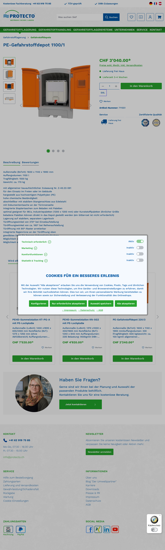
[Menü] (160, 516)
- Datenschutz (86, 310)
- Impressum (69, 310)
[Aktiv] (140, 241)
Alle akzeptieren (126, 303)
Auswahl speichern (100, 303)
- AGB (100, 310)
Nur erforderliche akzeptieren (68, 303)
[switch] (154, 530)
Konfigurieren (38, 303)
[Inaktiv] (140, 247)
